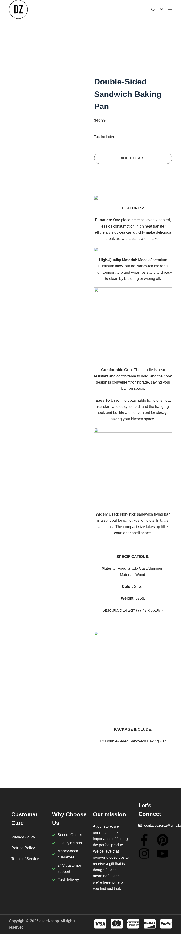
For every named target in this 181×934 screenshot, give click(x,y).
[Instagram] (144, 853)
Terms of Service (25, 859)
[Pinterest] (163, 840)
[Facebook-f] (144, 840)
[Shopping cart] (161, 9)
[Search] (153, 9)
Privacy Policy (23, 837)
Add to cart (133, 158)
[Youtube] (163, 853)
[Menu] (170, 9)
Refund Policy (23, 848)
